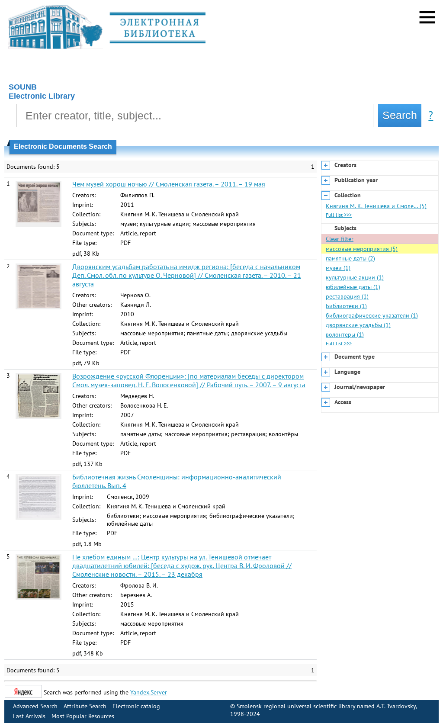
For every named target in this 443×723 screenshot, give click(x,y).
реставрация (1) (347, 296)
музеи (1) (338, 268)
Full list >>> (339, 215)
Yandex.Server (148, 692)
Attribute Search (85, 706)
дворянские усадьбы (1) (358, 325)
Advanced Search (35, 706)
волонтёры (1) (345, 334)
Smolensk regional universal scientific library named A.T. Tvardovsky (326, 706)
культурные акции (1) (355, 277)
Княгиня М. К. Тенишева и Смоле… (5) (376, 206)
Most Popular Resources (82, 716)
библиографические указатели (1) (372, 315)
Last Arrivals (29, 716)
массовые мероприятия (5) (362, 249)
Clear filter (339, 239)
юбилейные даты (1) (353, 287)
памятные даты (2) (350, 258)
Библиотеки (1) (346, 306)
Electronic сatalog (136, 706)
